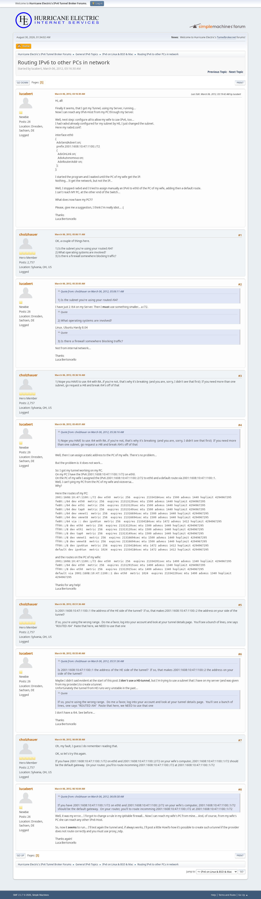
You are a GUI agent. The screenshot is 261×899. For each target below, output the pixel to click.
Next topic (236, 72)
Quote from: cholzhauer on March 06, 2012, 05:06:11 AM (92, 291)
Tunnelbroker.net (226, 37)
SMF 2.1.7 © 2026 (22, 895)
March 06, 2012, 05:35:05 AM (70, 283)
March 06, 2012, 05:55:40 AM (70, 653)
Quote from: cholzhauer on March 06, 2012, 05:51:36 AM (92, 661)
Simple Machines (40, 895)
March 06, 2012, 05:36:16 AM (70, 375)
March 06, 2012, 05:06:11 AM (70, 234)
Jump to (190, 871)
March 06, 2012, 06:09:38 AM (70, 739)
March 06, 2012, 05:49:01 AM (70, 424)
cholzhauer (28, 234)
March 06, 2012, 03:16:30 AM (70, 93)
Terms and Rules (227, 894)
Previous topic (217, 72)
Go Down (22, 82)
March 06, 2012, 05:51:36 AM (70, 604)
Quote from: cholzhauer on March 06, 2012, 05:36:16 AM (92, 432)
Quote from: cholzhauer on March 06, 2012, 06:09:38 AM (92, 796)
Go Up (20, 855)
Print (240, 82)
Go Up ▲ (243, 894)
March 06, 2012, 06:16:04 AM (70, 788)
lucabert (26, 93)
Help (213, 894)
